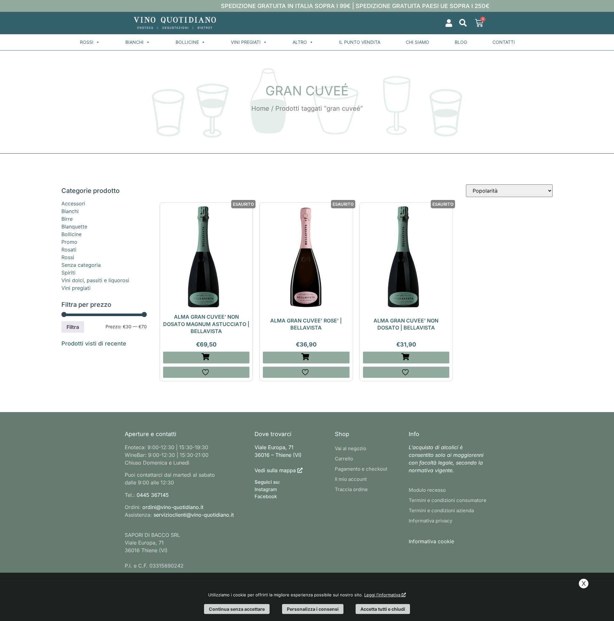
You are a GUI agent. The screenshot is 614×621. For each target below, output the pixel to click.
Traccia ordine (351, 489)
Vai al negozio (350, 448)
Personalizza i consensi (313, 609)
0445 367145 (153, 495)
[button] (463, 23)
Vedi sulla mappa (275, 470)
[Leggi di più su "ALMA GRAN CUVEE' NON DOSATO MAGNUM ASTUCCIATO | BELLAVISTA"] (206, 357)
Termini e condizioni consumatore (447, 500)
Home (260, 108)
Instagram (266, 489)
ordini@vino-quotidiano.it (172, 507)
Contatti (503, 42)
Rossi (86, 42)
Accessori (73, 203)
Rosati (68, 249)
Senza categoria (81, 265)
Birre (67, 219)
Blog (461, 42)
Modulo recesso (427, 490)
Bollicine (187, 42)
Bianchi (134, 42)
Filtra (73, 327)
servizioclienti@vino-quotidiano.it (194, 515)
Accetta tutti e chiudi (382, 609)
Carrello (344, 459)
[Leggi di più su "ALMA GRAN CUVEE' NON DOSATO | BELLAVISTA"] (406, 357)
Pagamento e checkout (361, 469)
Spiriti (68, 272)
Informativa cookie (431, 541)
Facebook (266, 496)
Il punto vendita (359, 42)
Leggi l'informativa (383, 594)
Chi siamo (417, 42)
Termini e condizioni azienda (441, 510)
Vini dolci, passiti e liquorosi (95, 280)
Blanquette (74, 226)
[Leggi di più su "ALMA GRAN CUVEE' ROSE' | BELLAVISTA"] (306, 357)
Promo (69, 242)
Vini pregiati (246, 42)
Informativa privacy (430, 521)
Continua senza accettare (237, 609)
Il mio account (351, 479)
